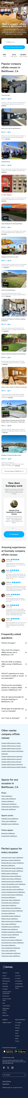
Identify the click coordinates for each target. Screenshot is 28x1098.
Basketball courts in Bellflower (10, 824)
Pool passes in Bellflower (8, 937)
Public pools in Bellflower (8, 809)
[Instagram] (12, 1067)
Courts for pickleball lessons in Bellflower (13, 892)
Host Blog (4, 989)
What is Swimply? (8, 643)
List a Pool (17, 976)
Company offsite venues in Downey (11, 748)
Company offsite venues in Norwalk (11, 762)
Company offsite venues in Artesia (11, 743)
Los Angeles (18, 1022)
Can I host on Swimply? (10, 718)
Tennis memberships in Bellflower (11, 953)
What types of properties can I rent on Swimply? (12, 710)
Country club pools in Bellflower (10, 887)
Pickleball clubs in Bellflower (9, 929)
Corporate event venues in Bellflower (11, 881)
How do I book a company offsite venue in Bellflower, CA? (11, 664)
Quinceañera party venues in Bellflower (12, 943)
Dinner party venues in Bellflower (10, 900)
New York (17, 1025)
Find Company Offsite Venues (14, 47)
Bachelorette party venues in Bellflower (12, 863)
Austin (16, 1033)
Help (3, 1003)
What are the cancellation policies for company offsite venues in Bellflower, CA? (11, 687)
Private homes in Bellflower (9, 836)
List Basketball (18, 983)
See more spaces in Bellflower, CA (14, 471)
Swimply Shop (6, 978)
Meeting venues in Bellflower (9, 919)
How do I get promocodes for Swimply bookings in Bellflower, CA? (12, 699)
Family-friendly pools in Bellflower (11, 908)
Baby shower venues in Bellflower (11, 860)
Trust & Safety (6, 1006)
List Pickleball (18, 981)
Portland (17, 1028)
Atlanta (17, 1030)
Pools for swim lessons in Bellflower (11, 940)
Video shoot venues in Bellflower (10, 956)
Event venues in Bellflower (8, 905)
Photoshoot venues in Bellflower (10, 927)
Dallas (16, 1038)
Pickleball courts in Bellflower (9, 819)
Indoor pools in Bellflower (8, 799)
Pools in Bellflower (6, 796)
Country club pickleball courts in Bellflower (13, 884)
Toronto (17, 1041)
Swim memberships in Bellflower (10, 948)
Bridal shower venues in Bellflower (11, 876)
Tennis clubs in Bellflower (8, 951)
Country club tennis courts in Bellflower (12, 889)
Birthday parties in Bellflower (9, 873)
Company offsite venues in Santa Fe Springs (13, 767)
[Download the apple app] (8, 1051)
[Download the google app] (20, 1051)
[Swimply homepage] (14, 2)
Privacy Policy (5, 1084)
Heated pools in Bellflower (9, 804)
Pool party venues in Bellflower (10, 935)
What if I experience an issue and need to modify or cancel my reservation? (12, 675)
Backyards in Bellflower (8, 833)
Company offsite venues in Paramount (12, 764)
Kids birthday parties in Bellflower (11, 916)
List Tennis (17, 978)
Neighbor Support (6, 1022)
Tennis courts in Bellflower (8, 821)
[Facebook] (3, 1067)
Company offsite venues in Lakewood (11, 756)
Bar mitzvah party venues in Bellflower (12, 868)
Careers (4, 976)
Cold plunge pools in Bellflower (10, 807)
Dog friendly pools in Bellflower (10, 903)
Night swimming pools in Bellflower (11, 921)
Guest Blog (5, 986)
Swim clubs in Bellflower (8, 945)
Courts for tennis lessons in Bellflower (12, 895)
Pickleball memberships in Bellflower (11, 932)
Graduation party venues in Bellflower (12, 911)
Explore (4, 1013)
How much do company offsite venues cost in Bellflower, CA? (10, 652)
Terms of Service (6, 1081)
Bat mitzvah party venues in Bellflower (12, 871)
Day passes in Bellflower (8, 897)
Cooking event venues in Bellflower (11, 879)
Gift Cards (4, 983)
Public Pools (5, 1015)
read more (3, 105)
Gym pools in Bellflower (8, 913)
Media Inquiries (6, 981)
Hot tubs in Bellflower (7, 801)
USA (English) (6, 1075)
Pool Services (5, 996)
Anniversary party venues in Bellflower (12, 857)
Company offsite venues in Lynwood (11, 759)
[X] (8, 1067)
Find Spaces (15, 534)
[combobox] (14, 42)
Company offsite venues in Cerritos (11, 746)
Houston (17, 1036)
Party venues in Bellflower (8, 924)
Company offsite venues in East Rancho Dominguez (12, 752)
